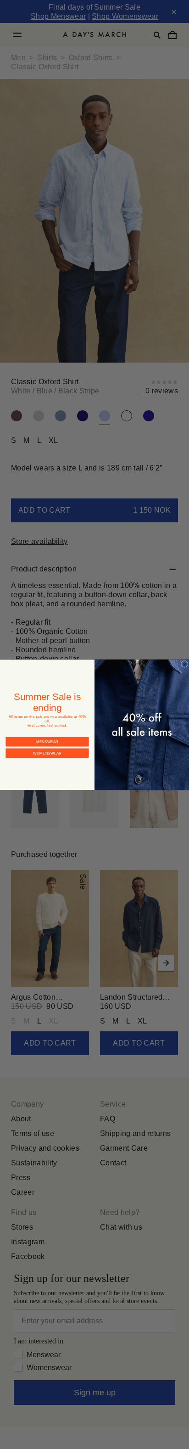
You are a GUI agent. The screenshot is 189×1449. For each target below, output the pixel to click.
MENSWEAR (47, 734)
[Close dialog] (185, 664)
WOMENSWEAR (47, 745)
